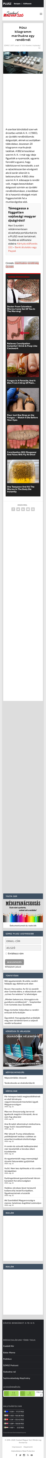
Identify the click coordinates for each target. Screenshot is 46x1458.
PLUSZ (7, 3)
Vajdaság (36, 45)
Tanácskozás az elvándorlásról (19, 1083)
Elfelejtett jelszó (13, 966)
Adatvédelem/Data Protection (23, 1451)
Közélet (29, 45)
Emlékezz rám (15, 953)
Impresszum (17, 1447)
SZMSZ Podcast (10, 1365)
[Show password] (37, 948)
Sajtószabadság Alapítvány (16, 1378)
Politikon (7, 1359)
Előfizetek (27, 4)
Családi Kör (8, 1346)
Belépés (17, 4)
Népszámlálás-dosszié (15, 1077)
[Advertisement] (23, 101)
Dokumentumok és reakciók (23, 925)
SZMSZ (6, 45)
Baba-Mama (9, 1352)
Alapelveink (28, 1447)
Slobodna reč (9, 1371)
